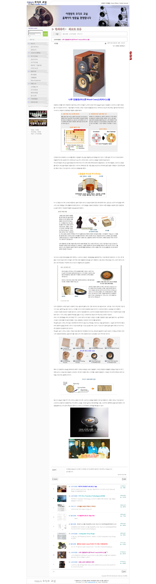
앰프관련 (65, 34)
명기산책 (33, 95)
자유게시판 (34, 102)
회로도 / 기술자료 (36, 65)
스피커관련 (72, 34)
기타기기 (79, 34)
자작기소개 (34, 68)
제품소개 (33, 83)
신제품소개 (34, 87)
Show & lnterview (36, 80)
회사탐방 (33, 74)
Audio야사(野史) (36, 53)
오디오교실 (34, 56)
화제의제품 (34, 93)
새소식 (33, 43)
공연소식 (33, 50)
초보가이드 (34, 59)
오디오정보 (34, 90)
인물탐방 (33, 77)
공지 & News (35, 47)
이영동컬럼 (34, 99)
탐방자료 (33, 71)
